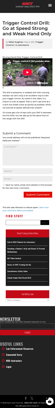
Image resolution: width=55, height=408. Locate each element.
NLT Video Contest (14, 258)
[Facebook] (25, 398)
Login (9, 366)
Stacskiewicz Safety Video (17, 271)
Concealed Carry (14, 354)
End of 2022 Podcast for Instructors (21, 242)
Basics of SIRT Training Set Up (19, 264)
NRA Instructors (14, 360)
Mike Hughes (16, 42)
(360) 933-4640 (30, 403)
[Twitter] (31, 398)
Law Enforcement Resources (19, 348)
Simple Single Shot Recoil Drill (19, 277)
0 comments (22, 45)
